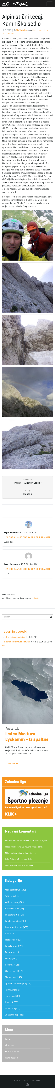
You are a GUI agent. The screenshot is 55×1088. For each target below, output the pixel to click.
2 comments (8, 33)
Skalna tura (37, 30)
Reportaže (10, 964)
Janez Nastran (11, 564)
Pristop (8, 958)
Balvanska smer (12, 908)
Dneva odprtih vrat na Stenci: (17, 641)
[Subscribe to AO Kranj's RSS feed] (27, 1084)
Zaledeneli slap (11, 1014)
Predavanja (10, 952)
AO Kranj (14, 3)
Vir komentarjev (12, 1051)
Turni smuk (10, 996)
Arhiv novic (10, 896)
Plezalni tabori (11, 939)
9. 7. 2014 (7, 30)
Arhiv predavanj (12, 902)
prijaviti (35, 598)
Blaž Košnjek (21, 30)
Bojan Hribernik (11, 532)
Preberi (14, 763)
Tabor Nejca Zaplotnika (14, 637)
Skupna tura (10, 977)
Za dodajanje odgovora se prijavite (27, 537)
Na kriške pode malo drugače (34, 840)
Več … (6, 645)
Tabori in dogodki (14, 631)
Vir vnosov (9, 1045)
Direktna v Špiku (25, 859)
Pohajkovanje (11, 946)
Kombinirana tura (13, 921)
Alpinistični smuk (12, 889)
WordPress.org (11, 1057)
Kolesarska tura (12, 914)
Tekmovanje (10, 989)
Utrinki (45, 30)
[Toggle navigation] (49, 3)
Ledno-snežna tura (14, 927)
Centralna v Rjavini (27, 853)
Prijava (8, 1039)
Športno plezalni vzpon (15, 983)
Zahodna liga (15, 781)
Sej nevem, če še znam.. (32, 846)
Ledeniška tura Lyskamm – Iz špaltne (27, 736)
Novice (8, 933)
